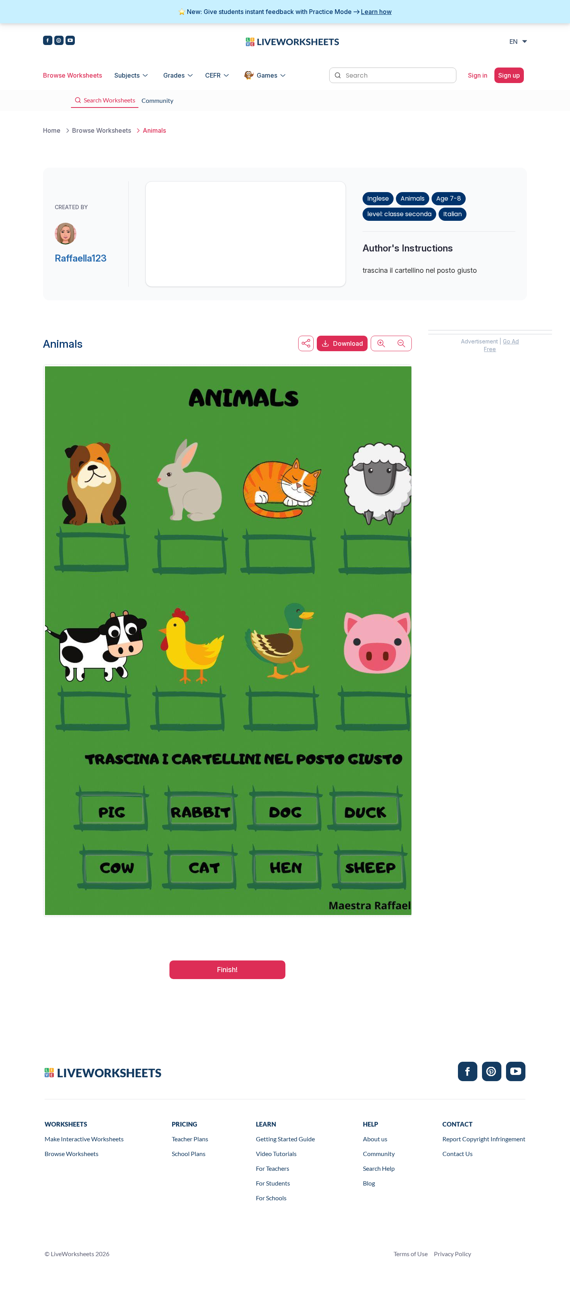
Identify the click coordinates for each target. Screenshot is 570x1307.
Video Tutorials (276, 1153)
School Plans (189, 1153)
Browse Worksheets (72, 75)
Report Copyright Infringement (483, 1138)
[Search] (338, 74)
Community (379, 1153)
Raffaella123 (81, 258)
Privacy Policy (452, 1253)
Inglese (378, 198)
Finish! (227, 970)
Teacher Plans (190, 1138)
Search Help (379, 1168)
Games (267, 75)
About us (375, 1138)
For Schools (271, 1197)
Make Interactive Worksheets (84, 1138)
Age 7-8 (448, 198)
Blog (369, 1183)
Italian (452, 214)
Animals (413, 198)
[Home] (292, 41)
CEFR (213, 75)
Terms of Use (411, 1253)
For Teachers (272, 1168)
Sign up (509, 75)
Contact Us (457, 1153)
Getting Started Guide (285, 1138)
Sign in (477, 75)
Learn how (376, 12)
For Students (273, 1183)
